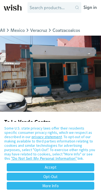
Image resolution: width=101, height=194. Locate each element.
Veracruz (38, 30)
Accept (51, 167)
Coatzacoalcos (66, 30)
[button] (77, 7)
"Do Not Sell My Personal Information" (44, 158)
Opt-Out (50, 176)
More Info (50, 185)
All (2, 30)
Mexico (18, 30)
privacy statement (47, 136)
